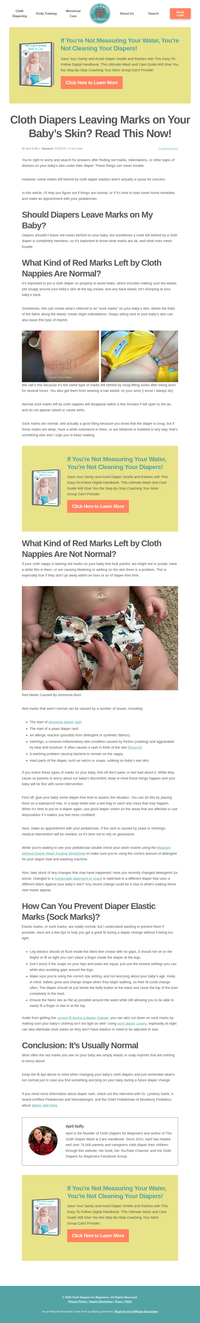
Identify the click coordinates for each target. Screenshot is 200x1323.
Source (134, 747)
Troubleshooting (168, 148)
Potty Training (46, 13)
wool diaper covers (132, 1023)
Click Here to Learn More (92, 82)
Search (153, 13)
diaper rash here (44, 1105)
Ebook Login (180, 13)
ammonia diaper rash (64, 722)
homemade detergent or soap (77, 878)
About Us (127, 13)
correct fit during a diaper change (82, 1018)
